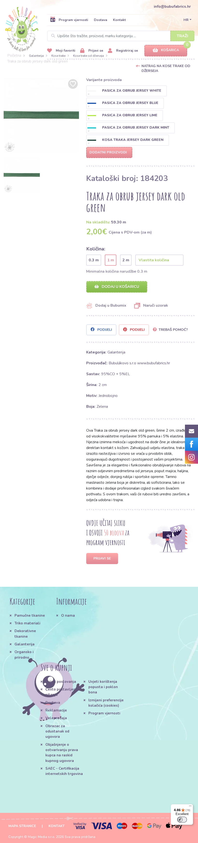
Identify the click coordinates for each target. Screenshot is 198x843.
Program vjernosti (73, 20)
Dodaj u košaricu (120, 286)
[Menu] (190, 807)
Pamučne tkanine (29, 615)
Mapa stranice (22, 826)
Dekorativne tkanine (25, 634)
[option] (41, 115)
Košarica (170, 50)
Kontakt (119, 20)
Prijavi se (95, 50)
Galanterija (36, 56)
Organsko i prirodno (24, 655)
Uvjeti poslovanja (60, 681)
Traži (182, 36)
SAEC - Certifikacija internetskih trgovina (64, 771)
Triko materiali (27, 623)
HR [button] (186, 20)
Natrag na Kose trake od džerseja (165, 68)
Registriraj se (126, 50)
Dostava (100, 20)
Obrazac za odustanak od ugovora (57, 731)
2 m (125, 260)
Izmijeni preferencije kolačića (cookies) (106, 703)
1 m (110, 260)
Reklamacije (56, 710)
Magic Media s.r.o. (41, 837)
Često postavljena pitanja (61, 692)
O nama (68, 615)
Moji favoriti (65, 50)
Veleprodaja (56, 718)
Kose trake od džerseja (88, 56)
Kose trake (58, 56)
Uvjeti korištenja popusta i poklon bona (103, 687)
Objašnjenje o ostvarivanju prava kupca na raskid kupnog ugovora (61, 752)
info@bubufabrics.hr (172, 6)
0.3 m (94, 260)
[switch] (182, 819)
